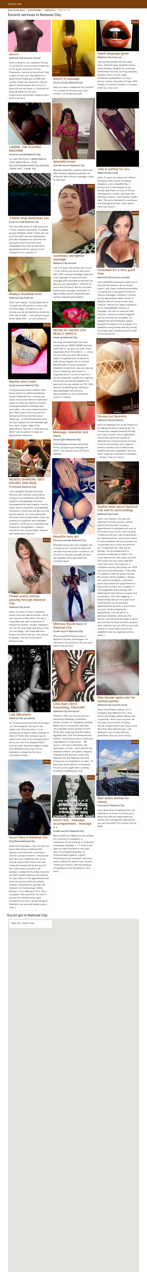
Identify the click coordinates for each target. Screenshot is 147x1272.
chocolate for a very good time (116, 271)
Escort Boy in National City (28, 837)
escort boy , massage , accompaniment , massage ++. (72, 823)
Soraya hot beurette (111, 416)
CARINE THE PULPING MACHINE (25, 148)
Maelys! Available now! (25, 294)
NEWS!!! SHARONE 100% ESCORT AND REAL (27, 481)
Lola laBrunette (20, 714)
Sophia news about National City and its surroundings (117, 508)
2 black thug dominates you (29, 218)
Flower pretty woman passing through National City (27, 599)
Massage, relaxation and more (70, 433)
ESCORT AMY (15, 4)
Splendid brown (64, 161)
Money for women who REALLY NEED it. (69, 331)
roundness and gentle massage (68, 257)
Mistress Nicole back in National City (70, 625)
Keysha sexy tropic (22, 381)
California (49, 9)
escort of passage (66, 79)
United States (35, 9)
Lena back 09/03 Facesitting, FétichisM (69, 705)
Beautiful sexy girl (66, 536)
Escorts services (16, 9)
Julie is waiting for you (113, 169)
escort (14, 54)
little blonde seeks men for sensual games (116, 699)
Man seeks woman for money (113, 799)
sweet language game (113, 53)
